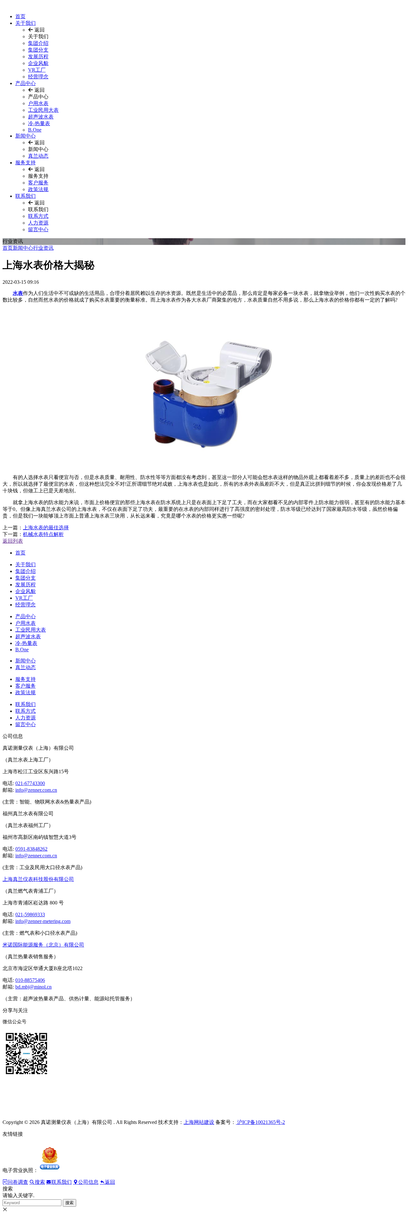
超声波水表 (41, 116)
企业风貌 (38, 63)
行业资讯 (43, 248)
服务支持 (25, 162)
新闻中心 (25, 136)
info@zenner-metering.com (42, 921)
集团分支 (38, 50)
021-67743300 (30, 783)
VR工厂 (37, 70)
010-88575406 (30, 980)
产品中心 (25, 83)
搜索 (69, 1202)
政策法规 (38, 189)
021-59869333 (30, 914)
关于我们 (25, 23)
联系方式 (38, 216)
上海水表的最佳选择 (46, 527)
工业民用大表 (43, 110)
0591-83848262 (31, 849)
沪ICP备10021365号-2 (260, 1122)
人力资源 (38, 222)
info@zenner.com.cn (36, 790)
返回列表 (13, 541)
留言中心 (38, 229)
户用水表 (38, 103)
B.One (34, 129)
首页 (20, 16)
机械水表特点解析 (43, 534)
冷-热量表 (39, 123)
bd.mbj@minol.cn (33, 987)
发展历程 (38, 56)
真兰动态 (38, 156)
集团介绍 (38, 43)
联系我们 (25, 196)
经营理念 (38, 76)
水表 (18, 293)
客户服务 (38, 182)
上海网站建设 (199, 1122)
